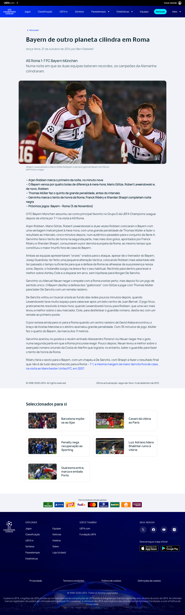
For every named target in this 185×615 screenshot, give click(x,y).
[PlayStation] (59, 504)
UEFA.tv (29, 540)
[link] (27, 11)
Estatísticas (31, 558)
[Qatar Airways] (137, 504)
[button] (100, 11)
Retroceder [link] (34, 30)
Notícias (56, 534)
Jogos (28, 528)
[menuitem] (28, 11)
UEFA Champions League (9, 11)
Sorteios (29, 546)
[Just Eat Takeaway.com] (126, 504)
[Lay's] (70, 504)
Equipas (56, 528)
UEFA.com (84, 528)
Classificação (32, 534)
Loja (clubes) (59, 552)
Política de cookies (111, 580)
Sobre (55, 546)
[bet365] (115, 504)
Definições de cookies (149, 580)
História (56, 540)
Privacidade (35, 580)
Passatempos (32, 552)
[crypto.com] (103, 504)
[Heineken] (48, 504)
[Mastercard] (92, 504)
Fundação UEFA (87, 534)
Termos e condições (73, 580)
